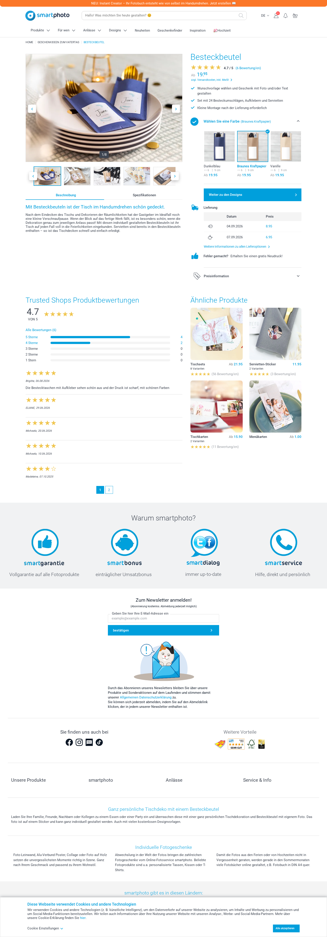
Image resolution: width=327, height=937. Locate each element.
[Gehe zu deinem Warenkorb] (295, 15)
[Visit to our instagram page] (79, 742)
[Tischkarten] (216, 406)
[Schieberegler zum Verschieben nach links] (32, 109)
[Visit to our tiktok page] (99, 742)
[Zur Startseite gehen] (47, 16)
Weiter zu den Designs (225, 195)
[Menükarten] (275, 406)
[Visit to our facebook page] (69, 742)
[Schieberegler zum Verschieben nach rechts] (176, 109)
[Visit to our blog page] (89, 742)
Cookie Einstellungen (43, 928)
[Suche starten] (241, 15)
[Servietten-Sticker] (275, 334)
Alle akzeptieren (285, 928)
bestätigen (121, 630)
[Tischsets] (216, 334)
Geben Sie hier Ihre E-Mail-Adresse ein (140, 613)
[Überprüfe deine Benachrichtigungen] (286, 15)
